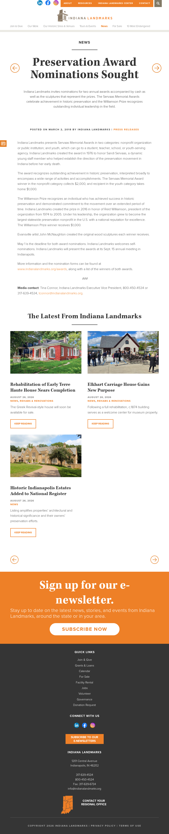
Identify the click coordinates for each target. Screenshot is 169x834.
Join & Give (16, 26)
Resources (85, 3)
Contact (144, 3)
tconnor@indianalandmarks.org (60, 293)
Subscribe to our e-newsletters (84, 739)
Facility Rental (84, 682)
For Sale (117, 26)
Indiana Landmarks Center (115, 3)
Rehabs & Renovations (36, 400)
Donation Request (84, 705)
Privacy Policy (103, 825)
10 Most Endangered (138, 26)
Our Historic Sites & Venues (59, 26)
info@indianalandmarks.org (84, 788)
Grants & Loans (84, 665)
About (68, 3)
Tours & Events (88, 26)
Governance (84, 699)
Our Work (33, 26)
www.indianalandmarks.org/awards (42, 269)
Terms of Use (130, 825)
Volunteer (85, 693)
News (104, 26)
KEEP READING (23, 423)
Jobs (85, 688)
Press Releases (126, 129)
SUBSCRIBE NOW (84, 629)
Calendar (84, 671)
